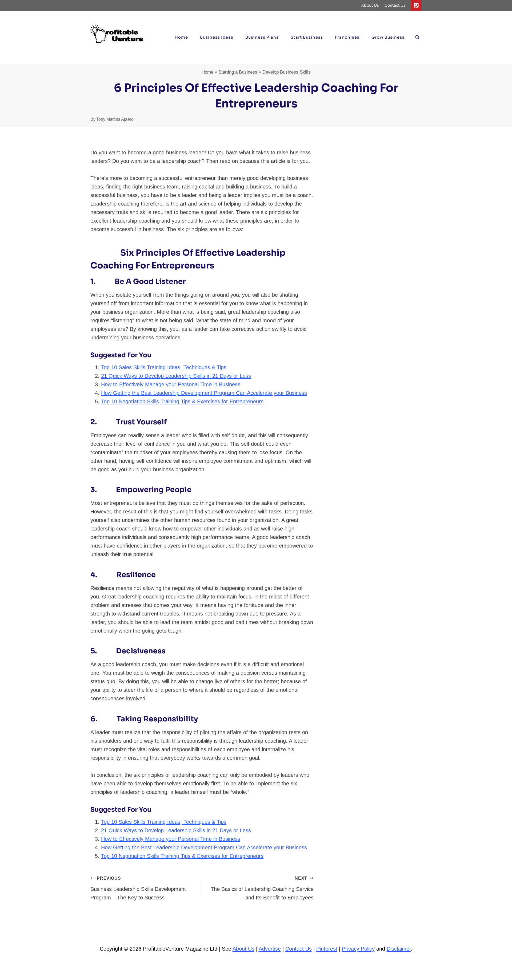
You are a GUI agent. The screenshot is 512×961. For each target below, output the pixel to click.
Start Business (307, 37)
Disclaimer (399, 949)
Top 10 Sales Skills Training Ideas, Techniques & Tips (163, 367)
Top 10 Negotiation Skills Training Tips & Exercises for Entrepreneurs (182, 401)
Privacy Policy (358, 949)
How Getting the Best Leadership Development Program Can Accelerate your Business (204, 393)
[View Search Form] (417, 37)
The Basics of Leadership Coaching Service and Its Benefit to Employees (262, 888)
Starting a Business (237, 72)
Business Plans (262, 37)
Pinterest (326, 949)
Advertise (270, 949)
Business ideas (216, 37)
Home (181, 37)
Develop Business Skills (286, 72)
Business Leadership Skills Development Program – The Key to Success (138, 888)
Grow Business (388, 37)
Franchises (347, 37)
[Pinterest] (416, 5)
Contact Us (395, 5)
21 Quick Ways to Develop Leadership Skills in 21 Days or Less (176, 376)
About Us (370, 5)
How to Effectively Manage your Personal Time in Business (170, 384)
